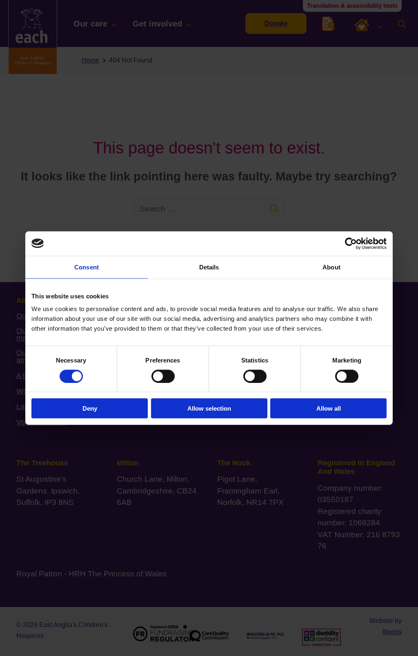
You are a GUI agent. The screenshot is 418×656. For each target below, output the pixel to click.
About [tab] (331, 266)
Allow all (328, 408)
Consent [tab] (86, 266)
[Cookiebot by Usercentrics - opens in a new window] (351, 243)
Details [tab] (209, 266)
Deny (89, 408)
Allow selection (209, 408)
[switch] (163, 375)
